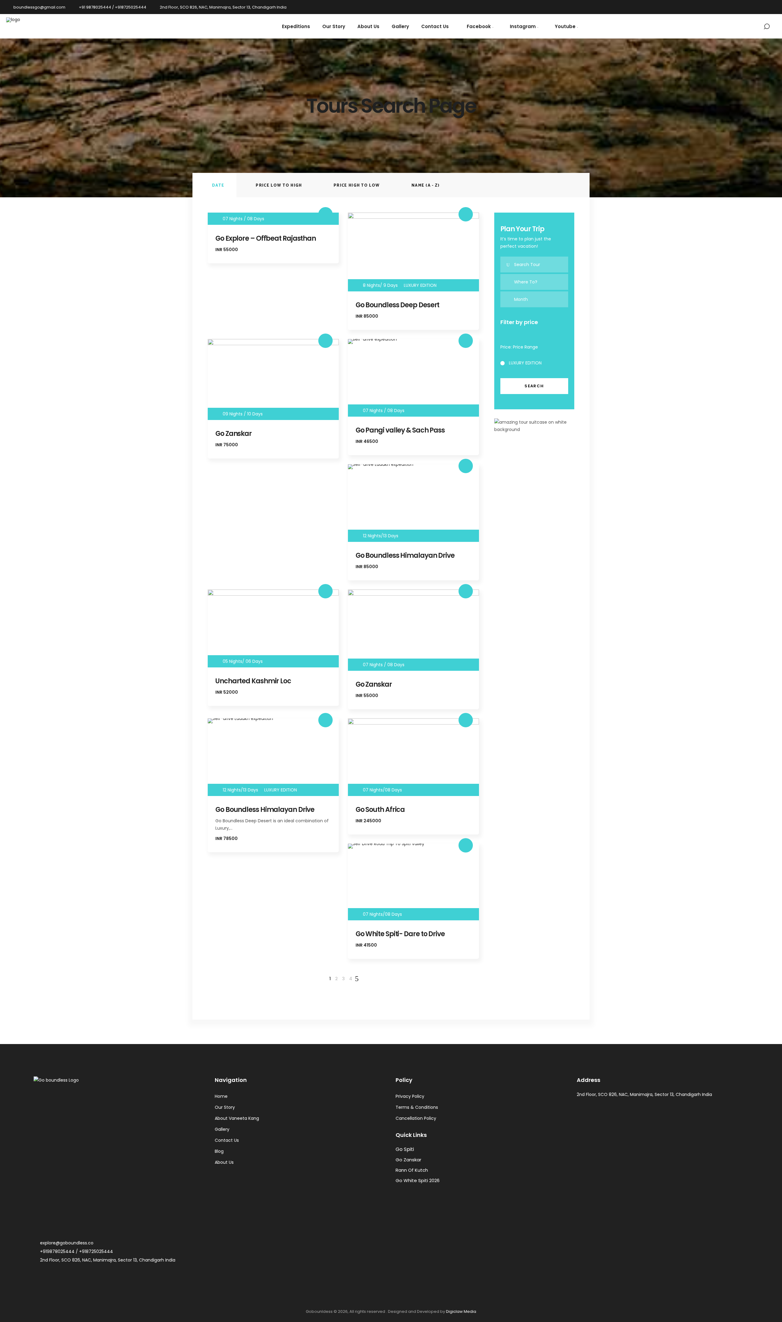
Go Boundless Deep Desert (398, 305)
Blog (219, 1151)
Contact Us (227, 1140)
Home (221, 1096)
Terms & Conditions (417, 1107)
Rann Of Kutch (412, 1170)
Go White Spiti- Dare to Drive (400, 934)
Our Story (225, 1107)
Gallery (222, 1129)
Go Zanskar (233, 433)
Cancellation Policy (416, 1118)
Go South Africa (380, 809)
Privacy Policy (410, 1096)
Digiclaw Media (461, 1311)
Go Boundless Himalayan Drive (405, 555)
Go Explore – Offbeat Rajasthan (265, 238)
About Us (224, 1162)
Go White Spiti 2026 (418, 1180)
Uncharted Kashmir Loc (253, 681)
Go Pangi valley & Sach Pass (400, 430)
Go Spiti (405, 1149)
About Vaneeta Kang (237, 1118)
